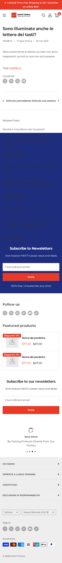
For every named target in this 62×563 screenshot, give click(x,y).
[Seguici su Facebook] (5, 313)
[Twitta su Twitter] (17, 81)
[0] (57, 15)
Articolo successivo (44, 100)
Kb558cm (15, 68)
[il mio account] (50, 15)
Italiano (8, 512)
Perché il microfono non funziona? (24, 129)
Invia (31, 277)
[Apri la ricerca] (43, 15)
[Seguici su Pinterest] (23, 313)
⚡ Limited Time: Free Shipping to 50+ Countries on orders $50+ (31, 4)
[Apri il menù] (4, 15)
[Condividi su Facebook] (5, 81)
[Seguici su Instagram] (17, 313)
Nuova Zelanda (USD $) (36, 512)
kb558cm (8, 41)
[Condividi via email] (23, 81)
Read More (14, 154)
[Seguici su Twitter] (11, 313)
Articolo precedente (18, 100)
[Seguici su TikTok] (36, 313)
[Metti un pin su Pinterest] (11, 81)
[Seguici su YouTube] (30, 313)
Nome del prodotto (33, 337)
